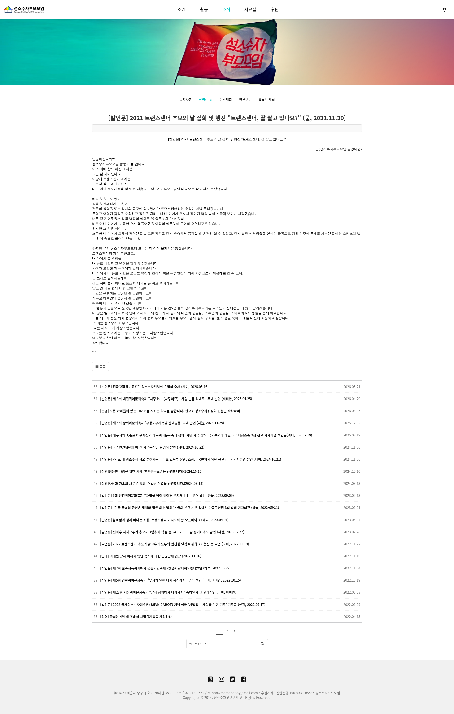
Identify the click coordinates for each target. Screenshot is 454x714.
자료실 (250, 9)
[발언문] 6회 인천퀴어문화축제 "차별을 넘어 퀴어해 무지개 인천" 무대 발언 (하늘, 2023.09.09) (167, 495)
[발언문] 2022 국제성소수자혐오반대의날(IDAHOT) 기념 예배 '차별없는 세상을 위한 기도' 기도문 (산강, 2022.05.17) (182, 604)
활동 (204, 9)
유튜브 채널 (266, 99)
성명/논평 (206, 99)
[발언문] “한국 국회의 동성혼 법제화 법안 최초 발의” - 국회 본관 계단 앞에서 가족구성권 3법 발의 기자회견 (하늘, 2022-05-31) (189, 507)
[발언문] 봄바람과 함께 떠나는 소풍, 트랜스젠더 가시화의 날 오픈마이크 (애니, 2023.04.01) (164, 519)
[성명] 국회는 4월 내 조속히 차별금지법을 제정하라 (136, 616)
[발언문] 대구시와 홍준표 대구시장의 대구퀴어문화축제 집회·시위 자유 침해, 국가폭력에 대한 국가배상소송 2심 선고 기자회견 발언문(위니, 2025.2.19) (206, 435)
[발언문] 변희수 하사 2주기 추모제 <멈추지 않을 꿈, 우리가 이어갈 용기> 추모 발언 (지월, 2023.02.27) (172, 531)
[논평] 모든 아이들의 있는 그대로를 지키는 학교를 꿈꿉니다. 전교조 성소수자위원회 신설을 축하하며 (170, 410)
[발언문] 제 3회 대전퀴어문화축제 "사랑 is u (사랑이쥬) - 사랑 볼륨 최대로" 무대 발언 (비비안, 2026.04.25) (176, 398)
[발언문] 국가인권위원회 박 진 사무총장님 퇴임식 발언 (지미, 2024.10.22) (152, 447)
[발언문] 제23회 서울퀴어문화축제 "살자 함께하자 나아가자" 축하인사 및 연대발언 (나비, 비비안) (168, 592)
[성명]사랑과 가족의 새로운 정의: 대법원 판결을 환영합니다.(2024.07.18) (151, 483)
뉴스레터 (226, 99)
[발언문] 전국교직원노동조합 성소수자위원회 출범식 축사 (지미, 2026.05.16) (154, 386)
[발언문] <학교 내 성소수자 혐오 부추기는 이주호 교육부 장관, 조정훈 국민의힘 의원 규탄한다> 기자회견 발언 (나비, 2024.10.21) (190, 459)
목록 (102, 366)
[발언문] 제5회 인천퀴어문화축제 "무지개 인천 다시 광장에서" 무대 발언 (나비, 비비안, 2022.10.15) (170, 580)
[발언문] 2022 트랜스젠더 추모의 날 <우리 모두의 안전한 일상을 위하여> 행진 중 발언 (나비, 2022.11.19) (174, 544)
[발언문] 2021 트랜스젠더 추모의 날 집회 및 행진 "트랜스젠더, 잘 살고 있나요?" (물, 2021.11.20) (227, 118)
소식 (226, 9)
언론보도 (245, 99)
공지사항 (185, 99)
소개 (182, 9)
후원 (275, 9)
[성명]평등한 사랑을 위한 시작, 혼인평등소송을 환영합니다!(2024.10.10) (151, 471)
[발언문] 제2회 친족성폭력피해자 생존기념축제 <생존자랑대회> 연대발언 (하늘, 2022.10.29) (165, 568)
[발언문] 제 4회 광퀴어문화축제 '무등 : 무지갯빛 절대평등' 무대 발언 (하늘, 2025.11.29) (162, 422)
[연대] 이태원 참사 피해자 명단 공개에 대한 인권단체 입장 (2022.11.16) (150, 556)
